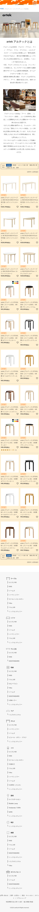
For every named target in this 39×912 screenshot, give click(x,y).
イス (12, 748)
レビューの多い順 (23, 165)
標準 (17, 167)
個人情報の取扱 (28, 902)
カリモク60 (13, 582)
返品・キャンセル (27, 895)
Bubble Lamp (13, 803)
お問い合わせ (4, 895)
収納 (12, 667)
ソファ (13, 618)
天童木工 (12, 764)
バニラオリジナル (15, 715)
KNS (10, 586)
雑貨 (12, 832)
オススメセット (16, 872)
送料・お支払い (15, 895)
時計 (12, 822)
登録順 (14, 165)
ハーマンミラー (14, 595)
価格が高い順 (33, 165)
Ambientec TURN (14, 808)
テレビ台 (14, 649)
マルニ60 (12, 607)
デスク (13, 721)
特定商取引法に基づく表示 (14, 902)
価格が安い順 (11, 167)
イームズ (12, 590)
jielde (10, 812)
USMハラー (13, 700)
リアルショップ (21, 898)
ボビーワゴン (13, 683)
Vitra (10, 603)
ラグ (12, 711)
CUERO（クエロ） (15, 785)
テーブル (14, 578)
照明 (12, 795)
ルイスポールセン (15, 799)
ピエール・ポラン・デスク (18, 737)
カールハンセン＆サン (16, 599)
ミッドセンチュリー (15, 611)
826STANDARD (14, 661)
